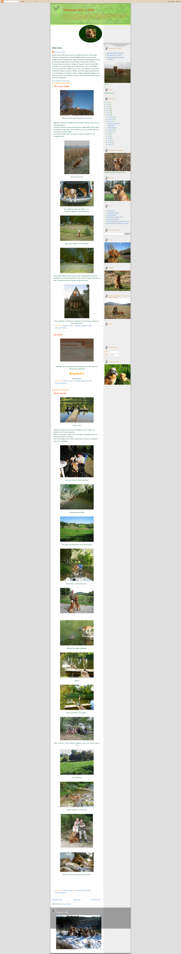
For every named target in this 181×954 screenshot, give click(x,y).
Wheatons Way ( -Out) (78, 10)
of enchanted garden (113, 213)
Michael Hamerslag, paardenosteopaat (118, 221)
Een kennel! (58, 335)
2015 (108, 102)
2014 (108, 104)
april (109, 138)
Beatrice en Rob (59, 52)
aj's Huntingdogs (111, 215)
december (111, 117)
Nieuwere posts (57, 899)
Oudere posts (95, 899)
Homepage (76, 899)
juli (109, 134)
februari (110, 142)
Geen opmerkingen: (61, 327)
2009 (108, 115)
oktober (110, 121)
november (111, 119)
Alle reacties (110, 355)
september (111, 129)
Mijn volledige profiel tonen (61, 80)
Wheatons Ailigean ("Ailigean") (115, 53)
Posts (108, 352)
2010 (108, 113)
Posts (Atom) (66, 904)
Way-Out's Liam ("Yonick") (114, 55)
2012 (108, 108)
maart (109, 140)
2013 (108, 106)
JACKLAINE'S (111, 210)
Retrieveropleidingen (113, 219)
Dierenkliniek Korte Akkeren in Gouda (117, 223)
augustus (110, 132)
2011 (108, 111)
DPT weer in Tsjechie (61, 86)
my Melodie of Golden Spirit (115, 217)
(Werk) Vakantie (60, 393)
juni (109, 136)
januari (110, 144)
